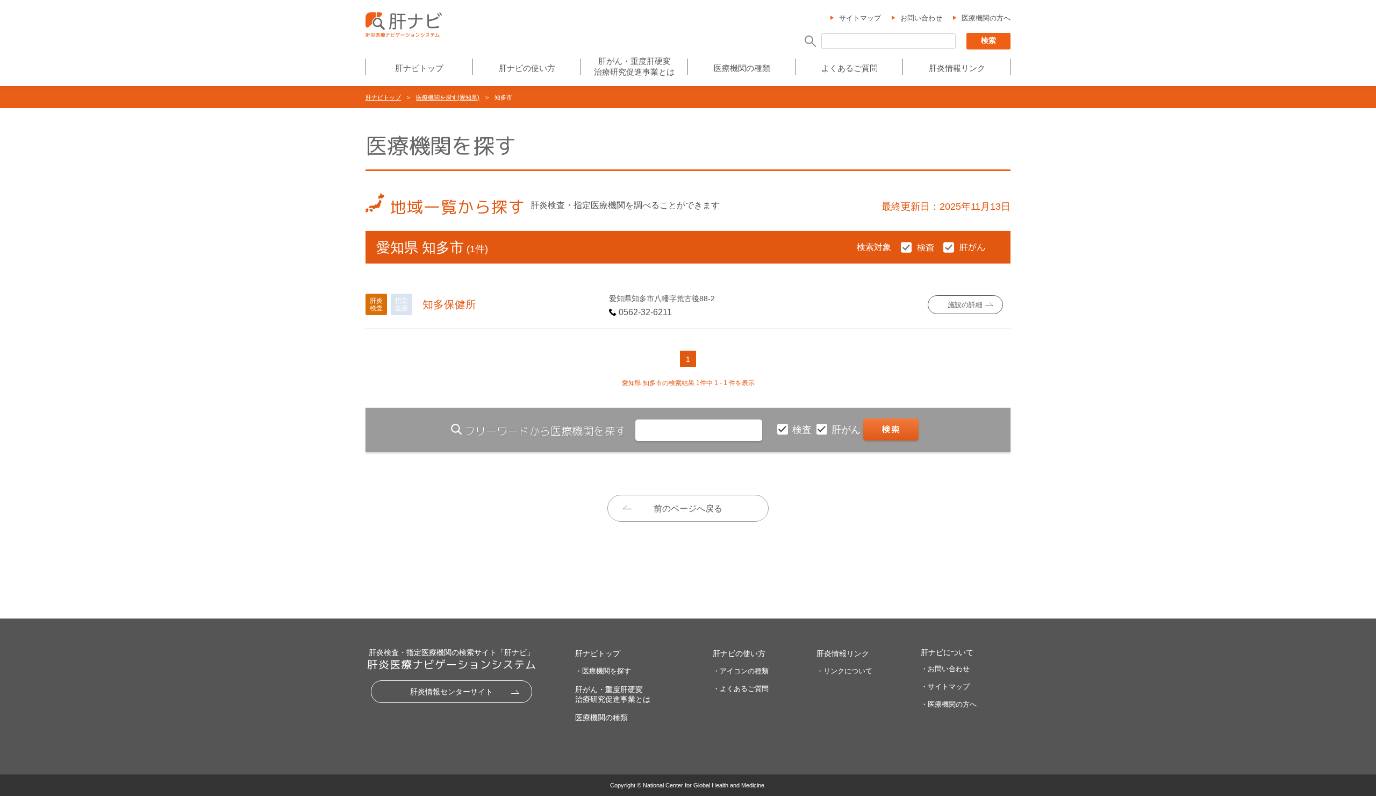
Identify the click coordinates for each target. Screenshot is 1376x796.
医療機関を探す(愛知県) (447, 97)
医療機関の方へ (986, 18)
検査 (803, 429)
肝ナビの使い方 (527, 68)
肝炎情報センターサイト (451, 691)
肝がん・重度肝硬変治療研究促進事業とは (634, 66)
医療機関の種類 (742, 68)
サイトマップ (860, 18)
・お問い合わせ (945, 669)
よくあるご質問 (849, 68)
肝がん (847, 429)
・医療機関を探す (603, 671)
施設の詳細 (965, 305)
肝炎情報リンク (957, 68)
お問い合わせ (921, 18)
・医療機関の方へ (949, 704)
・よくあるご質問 (741, 689)
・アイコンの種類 (741, 671)
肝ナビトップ (419, 68)
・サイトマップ (945, 687)
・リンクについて (844, 671)
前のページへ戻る (688, 508)
